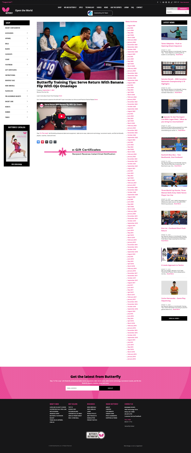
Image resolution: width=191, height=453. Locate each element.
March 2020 (131, 209)
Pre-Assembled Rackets (13, 96)
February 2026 (132, 40)
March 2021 (131, 180)
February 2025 (132, 68)
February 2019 (132, 240)
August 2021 (131, 168)
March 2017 (131, 295)
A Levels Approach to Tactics (172, 265)
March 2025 (131, 66)
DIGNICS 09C (72, 409)
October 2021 (132, 164)
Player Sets (9, 91)
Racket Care (9, 101)
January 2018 (132, 271)
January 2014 (132, 359)
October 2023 (132, 106)
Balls (7, 44)
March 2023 (131, 123)
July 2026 (130, 28)
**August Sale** (7, 2)
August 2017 (131, 283)
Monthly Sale (10, 80)
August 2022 (131, 140)
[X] (160, 2)
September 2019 (133, 223)
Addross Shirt (54, 413)
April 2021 (131, 178)
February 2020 (132, 211)
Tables (7, 117)
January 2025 (132, 71)
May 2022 (130, 147)
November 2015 (132, 333)
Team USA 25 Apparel (56, 420)
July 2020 (130, 199)
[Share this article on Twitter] (46, 141)
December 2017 (132, 273)
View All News (174, 318)
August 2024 (131, 83)
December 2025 (132, 45)
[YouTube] (163, 2)
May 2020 (130, 204)
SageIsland (139, 446)
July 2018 (130, 256)
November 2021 (132, 161)
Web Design (127, 446)
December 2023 (132, 102)
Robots (7, 107)
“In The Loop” (44, 133)
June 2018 (131, 259)
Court (7, 59)
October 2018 (132, 249)
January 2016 (132, 328)
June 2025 (131, 59)
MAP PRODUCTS (92, 416)
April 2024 (131, 92)
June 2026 (131, 30)
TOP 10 (70, 407)
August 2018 (131, 254)
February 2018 (132, 268)
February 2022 (132, 154)
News (106, 7)
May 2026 (130, 33)
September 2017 (133, 280)
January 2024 (132, 99)
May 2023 (130, 118)
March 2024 (131, 95)
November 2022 (132, 133)
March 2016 (131, 323)
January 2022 (132, 156)
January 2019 (132, 242)
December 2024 (132, 73)
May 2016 (130, 318)
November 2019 (132, 218)
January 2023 (132, 128)
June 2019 (131, 230)
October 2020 (132, 192)
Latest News (168, 22)
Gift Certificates (11, 70)
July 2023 (130, 114)
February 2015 (132, 354)
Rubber (7, 112)
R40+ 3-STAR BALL (73, 418)
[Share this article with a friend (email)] (50, 141)
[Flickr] (166, 2)
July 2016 (130, 314)
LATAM (126, 7)
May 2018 (130, 261)
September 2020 (133, 195)
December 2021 (132, 159)
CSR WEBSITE (110, 411)
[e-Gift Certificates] (80, 152)
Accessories (9, 33)
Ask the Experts (116, 7)
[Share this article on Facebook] (38, 141)
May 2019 (130, 233)
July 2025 (130, 56)
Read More (179, 54)
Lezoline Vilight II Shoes (58, 407)
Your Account (184, 2)
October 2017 (132, 278)
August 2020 (131, 197)
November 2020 (132, 190)
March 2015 (131, 352)
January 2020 (132, 214)
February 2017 (132, 297)
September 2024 (133, 80)
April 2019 (131, 235)
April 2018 (131, 264)
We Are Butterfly (70, 7)
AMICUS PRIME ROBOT (75, 416)
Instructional (10, 75)
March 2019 (131, 237)
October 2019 (132, 221)
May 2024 (130, 90)
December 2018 (132, 245)
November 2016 (132, 304)
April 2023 (131, 121)
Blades (7, 49)
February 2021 (132, 183)
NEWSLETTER (91, 418)
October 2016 (132, 306)
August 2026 (131, 25)
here (60, 96)
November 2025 (132, 47)
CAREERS (108, 409)
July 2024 (130, 85)
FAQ (132, 7)
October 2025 (132, 49)
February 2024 (132, 97)
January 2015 (132, 356)
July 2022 (130, 142)
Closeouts (8, 54)
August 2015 (131, 340)
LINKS (89, 411)
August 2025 (131, 54)
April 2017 (131, 292)
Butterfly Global (129, 426)
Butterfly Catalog (16, 127)
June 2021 (131, 173)
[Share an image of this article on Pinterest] (42, 141)
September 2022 (133, 137)
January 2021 (132, 185)
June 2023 (131, 116)
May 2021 (130, 175)
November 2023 (132, 104)
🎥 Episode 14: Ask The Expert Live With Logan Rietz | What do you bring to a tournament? (174, 119)
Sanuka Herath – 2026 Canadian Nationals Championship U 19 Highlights (174, 81)
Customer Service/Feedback (133, 416)
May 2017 (130, 290)
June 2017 (131, 287)
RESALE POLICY (91, 413)
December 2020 (132, 187)
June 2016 (131, 316)
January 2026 (132, 42)
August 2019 (131, 225)
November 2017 (132, 276)
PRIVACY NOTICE (92, 420)
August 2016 (131, 311)
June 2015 (131, 345)
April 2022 (131, 149)
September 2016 (133, 309)
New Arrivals (10, 86)
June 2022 (131, 145)
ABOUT (108, 407)
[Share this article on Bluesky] (55, 141)
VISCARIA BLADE (73, 411)
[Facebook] (157, 2)
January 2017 (132, 299)
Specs (81, 7)
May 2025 (130, 61)
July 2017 (130, 285)
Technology (89, 7)
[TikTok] (171, 2)
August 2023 (131, 111)
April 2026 (131, 35)
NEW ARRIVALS (91, 407)
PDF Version (16, 164)
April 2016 (131, 321)
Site (172, 9)
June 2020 (131, 202)
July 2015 (130, 342)
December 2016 (132, 302)
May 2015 (130, 347)
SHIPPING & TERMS (111, 418)
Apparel (8, 38)
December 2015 (132, 330)
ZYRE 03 (52, 422)
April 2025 (131, 64)
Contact (139, 7)
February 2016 (132, 326)
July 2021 (130, 171)
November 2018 (132, 247)
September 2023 (133, 109)
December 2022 (132, 130)
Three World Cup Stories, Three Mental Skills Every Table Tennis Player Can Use (173, 192)
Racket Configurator (12, 28)
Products (183, 9)
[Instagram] (169, 2)
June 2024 (131, 87)
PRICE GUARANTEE (111, 416)
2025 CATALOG (91, 409)
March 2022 (131, 152)
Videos (99, 7)
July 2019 (130, 228)
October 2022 (132, 135)
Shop (59, 7)
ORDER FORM (110, 413)
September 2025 (133, 52)
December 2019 (132, 216)
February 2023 (132, 125)
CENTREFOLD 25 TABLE (75, 413)
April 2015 (131, 349)
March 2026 (131, 37)
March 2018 (131, 266)
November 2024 (132, 75)
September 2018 (133, 252)
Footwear (8, 65)
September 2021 (133, 166)
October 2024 (132, 78)
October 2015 (132, 335)
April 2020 (131, 206)
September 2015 (133, 337)
